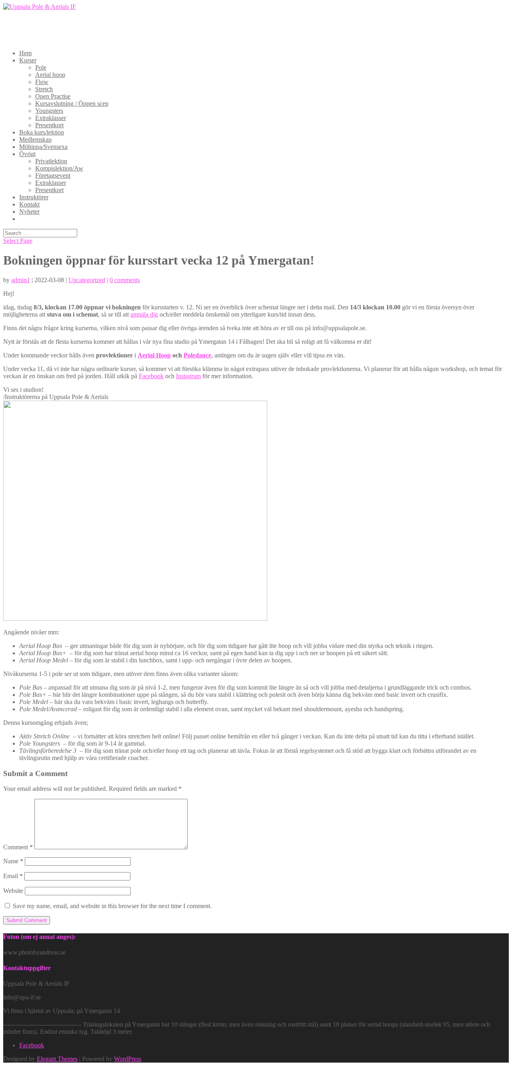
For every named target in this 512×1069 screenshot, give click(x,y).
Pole (40, 67)
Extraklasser (50, 117)
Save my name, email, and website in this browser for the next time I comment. (112, 906)
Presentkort (49, 125)
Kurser (27, 60)
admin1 (20, 280)
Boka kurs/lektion (41, 132)
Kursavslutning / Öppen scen (71, 103)
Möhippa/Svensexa (43, 146)
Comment (18, 847)
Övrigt (27, 153)
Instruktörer (33, 197)
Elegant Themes (57, 1058)
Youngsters (49, 110)
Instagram (188, 376)
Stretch (44, 89)
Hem (25, 53)
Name (13, 861)
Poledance (197, 355)
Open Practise (52, 96)
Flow (41, 81)
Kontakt (29, 204)
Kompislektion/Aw (59, 168)
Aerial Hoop (154, 355)
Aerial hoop (50, 74)
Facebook (151, 376)
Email (13, 875)
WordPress (127, 1058)
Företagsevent (52, 175)
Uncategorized (86, 280)
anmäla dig (144, 314)
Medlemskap (35, 139)
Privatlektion (51, 161)
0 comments (125, 280)
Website (13, 890)
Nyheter (29, 211)
